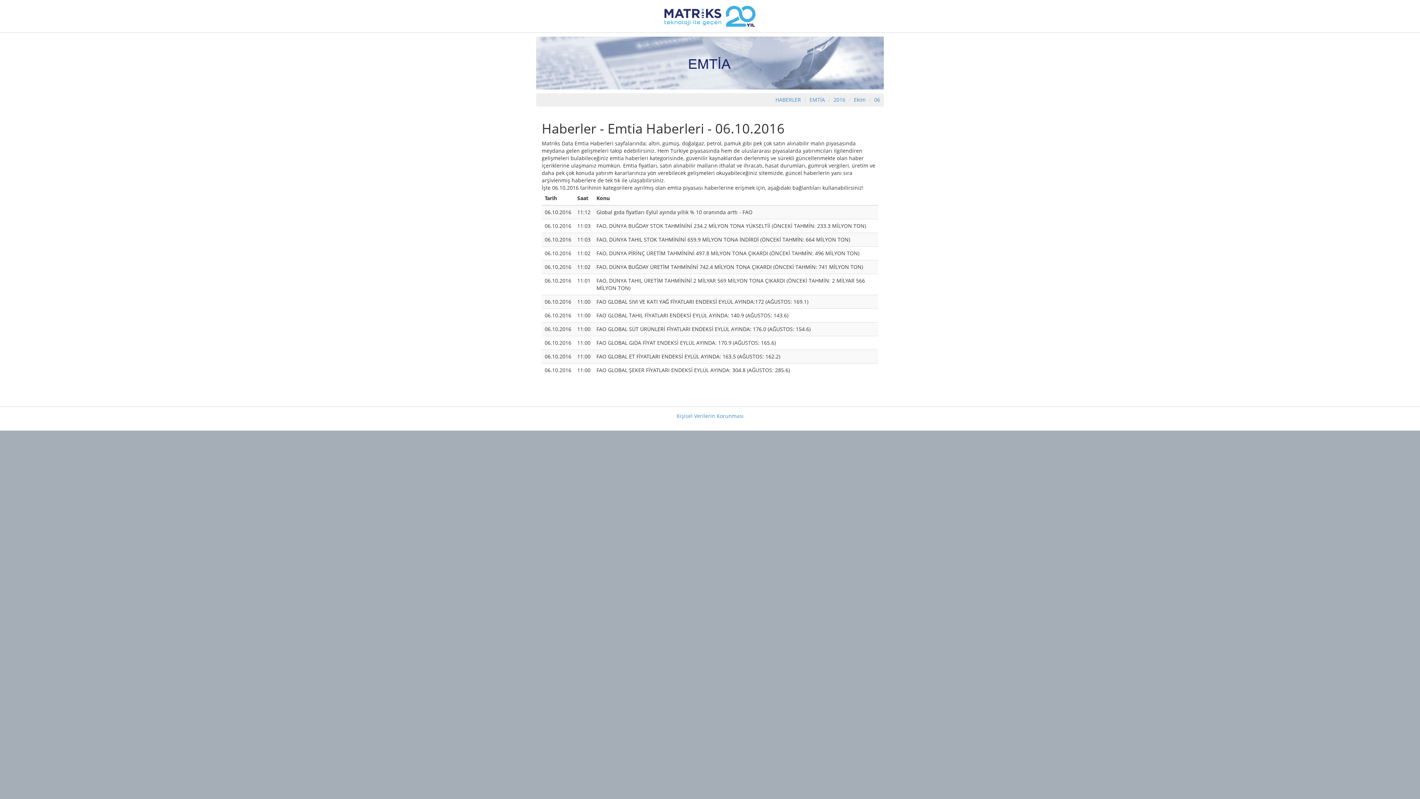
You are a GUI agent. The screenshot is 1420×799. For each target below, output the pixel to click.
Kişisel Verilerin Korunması (710, 415)
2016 (840, 99)
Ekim (860, 99)
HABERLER (788, 99)
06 (877, 99)
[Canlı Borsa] (710, 15)
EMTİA (817, 99)
